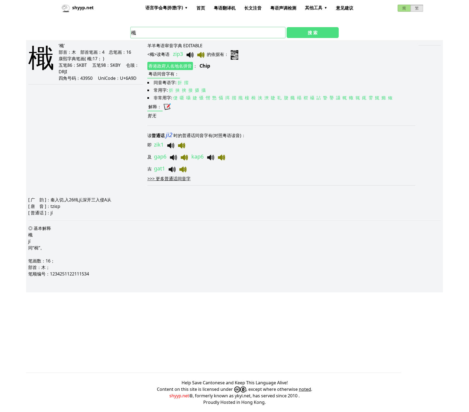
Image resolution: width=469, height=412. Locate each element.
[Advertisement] (189, 332)
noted (305, 389)
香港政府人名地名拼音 (170, 66)
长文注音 (253, 8)
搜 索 (313, 33)
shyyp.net (179, 396)
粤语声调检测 (283, 8)
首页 (201, 8)
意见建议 (344, 8)
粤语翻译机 (225, 8)
